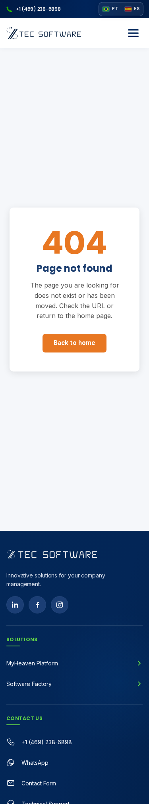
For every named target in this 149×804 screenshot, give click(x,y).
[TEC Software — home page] (43, 33)
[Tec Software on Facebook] (37, 604)
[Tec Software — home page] (52, 554)
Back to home (74, 343)
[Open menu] (133, 33)
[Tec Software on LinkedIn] (15, 604)
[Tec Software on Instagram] (59, 604)
